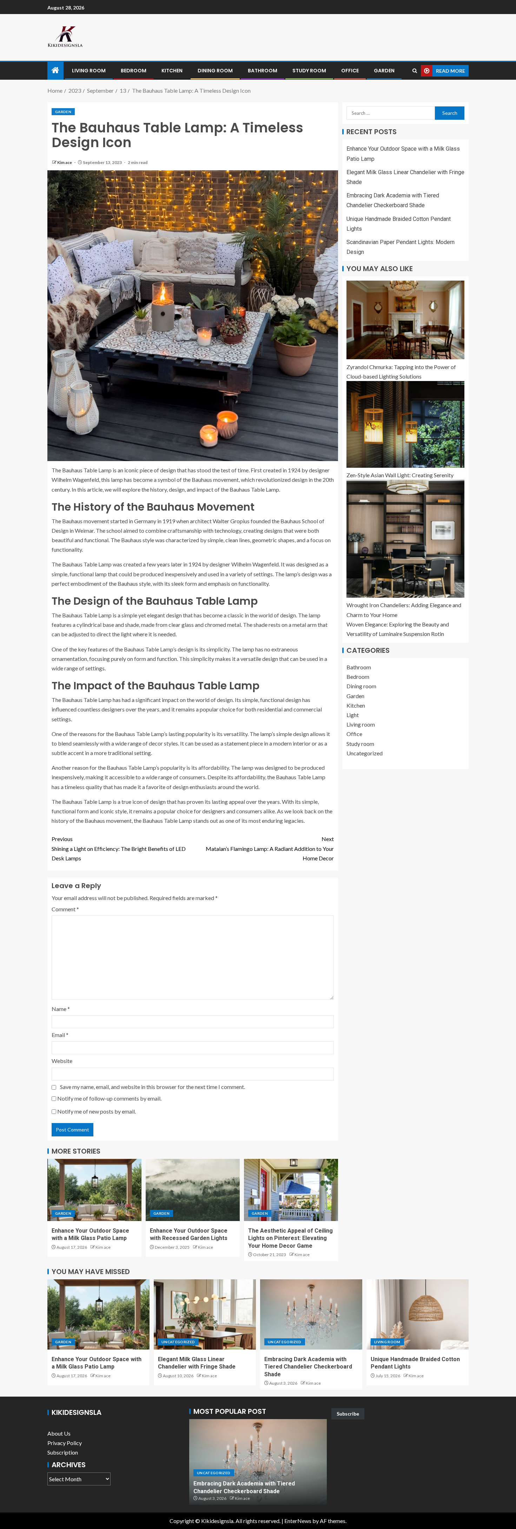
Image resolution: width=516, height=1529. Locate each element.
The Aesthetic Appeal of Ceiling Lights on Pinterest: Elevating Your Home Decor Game (290, 1238)
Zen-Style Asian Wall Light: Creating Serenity (400, 475)
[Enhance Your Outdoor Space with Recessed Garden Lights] (193, 1190)
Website (62, 1060)
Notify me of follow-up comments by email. (109, 1098)
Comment (65, 909)
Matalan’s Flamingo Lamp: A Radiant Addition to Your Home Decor (270, 848)
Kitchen (172, 70)
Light (352, 714)
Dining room (215, 70)
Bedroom (133, 70)
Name (61, 1008)
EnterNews (297, 1520)
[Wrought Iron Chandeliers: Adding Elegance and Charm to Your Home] (405, 539)
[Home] (55, 70)
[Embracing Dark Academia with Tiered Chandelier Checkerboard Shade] (311, 1314)
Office (350, 70)
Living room (89, 70)
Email (60, 1034)
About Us (59, 1433)
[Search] (414, 71)
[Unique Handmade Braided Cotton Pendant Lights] (417, 1314)
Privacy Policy (64, 1442)
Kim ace (65, 162)
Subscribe (348, 1414)
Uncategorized (364, 753)
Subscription (62, 1452)
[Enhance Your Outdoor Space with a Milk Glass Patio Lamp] (94, 1190)
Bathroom (262, 70)
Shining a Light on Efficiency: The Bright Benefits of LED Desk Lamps (119, 848)
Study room (309, 70)
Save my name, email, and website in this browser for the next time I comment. (152, 1086)
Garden (384, 70)
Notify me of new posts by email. (96, 1111)
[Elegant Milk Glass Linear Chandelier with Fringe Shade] (205, 1314)
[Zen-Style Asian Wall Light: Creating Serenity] (405, 424)
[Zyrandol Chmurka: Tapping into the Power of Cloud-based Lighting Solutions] (405, 320)
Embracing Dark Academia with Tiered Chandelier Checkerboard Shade (308, 1367)
